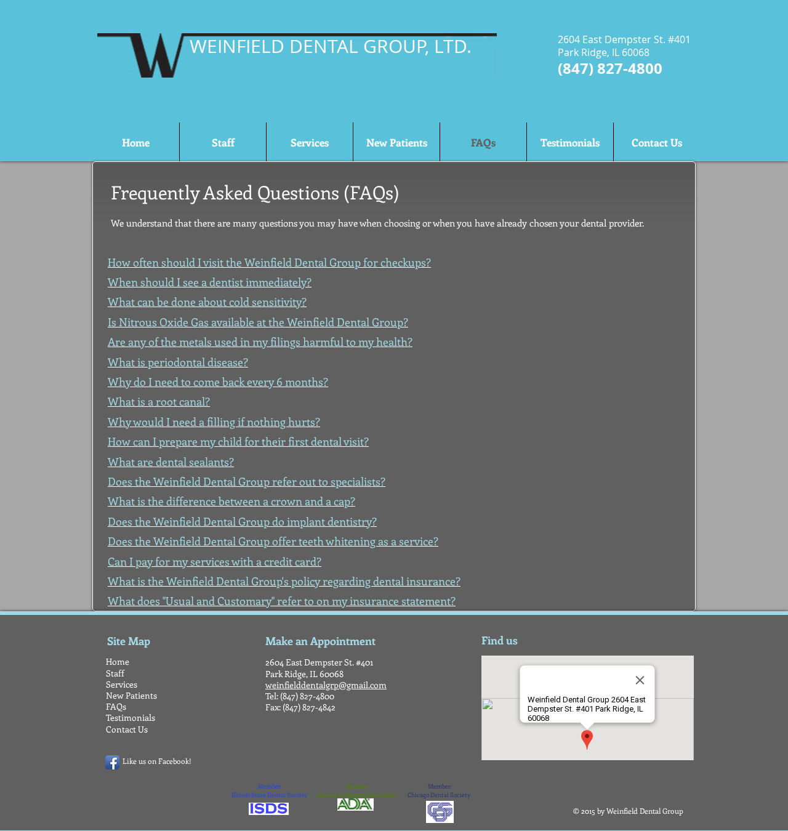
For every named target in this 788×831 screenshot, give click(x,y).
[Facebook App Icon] (112, 762)
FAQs (116, 706)
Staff (115, 673)
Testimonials (130, 717)
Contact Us (127, 729)
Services (121, 684)
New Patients (131, 695)
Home (117, 661)
